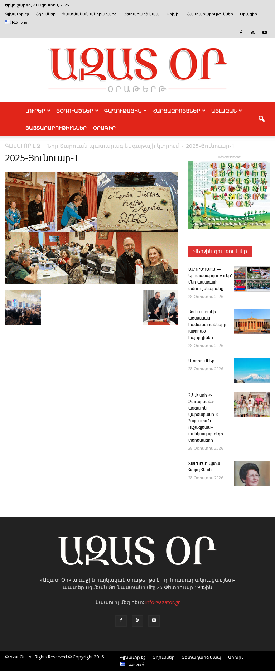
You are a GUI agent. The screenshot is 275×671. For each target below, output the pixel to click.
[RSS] (252, 32)
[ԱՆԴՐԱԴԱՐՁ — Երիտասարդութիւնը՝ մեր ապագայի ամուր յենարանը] (252, 279)
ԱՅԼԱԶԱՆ (224, 110)
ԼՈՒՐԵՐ (35, 110)
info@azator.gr (162, 602)
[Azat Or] (137, 70)
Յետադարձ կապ (142, 14)
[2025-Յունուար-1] (91, 282)
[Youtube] (264, 32)
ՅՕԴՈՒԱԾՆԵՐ (74, 110)
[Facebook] (241, 32)
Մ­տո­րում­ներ (201, 361)
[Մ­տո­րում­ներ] (252, 370)
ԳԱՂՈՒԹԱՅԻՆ (122, 110)
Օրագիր (248, 14)
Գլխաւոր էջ (17, 14)
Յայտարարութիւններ (210, 14)
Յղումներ (46, 14)
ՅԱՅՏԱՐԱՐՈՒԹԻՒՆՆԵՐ (56, 127)
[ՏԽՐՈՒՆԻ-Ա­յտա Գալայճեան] (252, 473)
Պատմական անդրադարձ (89, 14)
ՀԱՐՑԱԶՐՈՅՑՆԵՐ (176, 110)
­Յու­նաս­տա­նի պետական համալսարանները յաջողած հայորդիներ (207, 325)
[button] (261, 119)
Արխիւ (173, 14)
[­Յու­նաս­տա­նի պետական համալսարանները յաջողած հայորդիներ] (252, 321)
